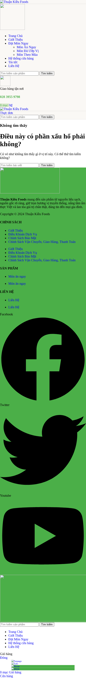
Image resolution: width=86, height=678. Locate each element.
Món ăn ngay (17, 276)
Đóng (4, 657)
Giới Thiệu (15, 230)
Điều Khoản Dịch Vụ (22, 234)
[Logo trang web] (14, 2)
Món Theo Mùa (27, 54)
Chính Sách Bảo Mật (22, 238)
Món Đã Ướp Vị (28, 51)
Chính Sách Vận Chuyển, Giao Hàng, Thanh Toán (42, 242)
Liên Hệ (13, 300)
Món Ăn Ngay (26, 47)
